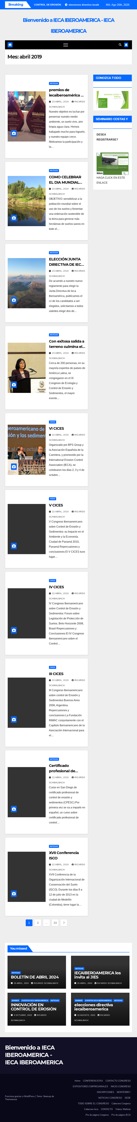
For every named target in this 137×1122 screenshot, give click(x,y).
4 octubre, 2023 (23, 1015)
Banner (15, 1000)
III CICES (56, 674)
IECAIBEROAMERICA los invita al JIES (97, 974)
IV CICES (56, 587)
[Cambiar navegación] (65, 45)
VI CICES (56, 428)
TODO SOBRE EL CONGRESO (93, 1103)
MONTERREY (124, 1092)
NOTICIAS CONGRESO (110, 1098)
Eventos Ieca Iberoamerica (35, 1000)
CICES (52, 422)
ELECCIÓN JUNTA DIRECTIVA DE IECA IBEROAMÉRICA (66, 264)
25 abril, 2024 (21, 983)
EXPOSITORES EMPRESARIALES (90, 1086)
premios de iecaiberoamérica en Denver (67, 95)
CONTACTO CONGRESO (118, 1081)
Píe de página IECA (121, 1115)
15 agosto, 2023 (86, 1015)
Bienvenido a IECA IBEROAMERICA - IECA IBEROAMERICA (34, 1055)
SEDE (128, 1098)
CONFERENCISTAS (93, 1081)
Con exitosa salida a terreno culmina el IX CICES (66, 346)
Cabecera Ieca (91, 1109)
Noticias (54, 83)
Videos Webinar (123, 1109)
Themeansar (11, 1099)
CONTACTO (107, 1109)
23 (55, 922)
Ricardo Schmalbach (46, 983)
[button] (120, 44)
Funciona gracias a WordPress (20, 1096)
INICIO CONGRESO (121, 1086)
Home (77, 1081)
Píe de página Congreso (97, 1115)
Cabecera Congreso (121, 1103)
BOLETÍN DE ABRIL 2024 (35, 977)
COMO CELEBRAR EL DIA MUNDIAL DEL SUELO (65, 182)
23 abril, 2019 (60, 102)
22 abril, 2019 (60, 435)
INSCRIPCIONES (105, 1092)
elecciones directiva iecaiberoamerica (93, 1006)
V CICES (56, 505)
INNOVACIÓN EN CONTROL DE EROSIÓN (33, 1006)
